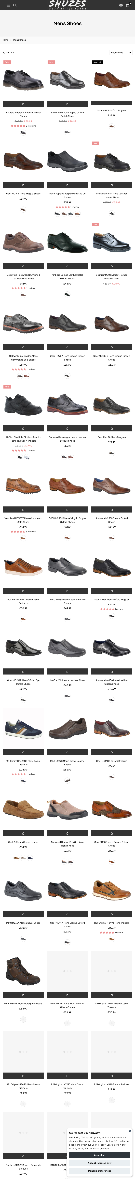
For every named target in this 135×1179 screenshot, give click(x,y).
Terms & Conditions (99, 1148)
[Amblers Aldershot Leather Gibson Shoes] (23, 80)
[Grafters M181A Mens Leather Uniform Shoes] (111, 161)
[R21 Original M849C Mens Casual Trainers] (23, 1051)
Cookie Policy (99, 1144)
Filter (10, 52)
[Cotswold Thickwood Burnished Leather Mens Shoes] (23, 242)
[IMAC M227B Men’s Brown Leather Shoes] (67, 728)
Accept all (99, 1155)
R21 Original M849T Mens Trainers (111, 923)
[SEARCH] (15, 5)
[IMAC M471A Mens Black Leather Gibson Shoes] (67, 971)
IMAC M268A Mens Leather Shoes (67, 680)
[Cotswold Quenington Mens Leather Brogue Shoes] (67, 404)
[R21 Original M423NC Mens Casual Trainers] (23, 728)
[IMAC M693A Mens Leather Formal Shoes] (67, 567)
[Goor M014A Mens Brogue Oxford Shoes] (67, 890)
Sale (7, 62)
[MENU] (8, 5)
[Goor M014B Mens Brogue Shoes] (23, 161)
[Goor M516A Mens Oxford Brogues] (111, 567)
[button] (127, 5)
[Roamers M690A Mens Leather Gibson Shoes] (111, 647)
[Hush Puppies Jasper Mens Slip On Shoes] (67, 161)
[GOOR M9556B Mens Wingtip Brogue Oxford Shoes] (67, 485)
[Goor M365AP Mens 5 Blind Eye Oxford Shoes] (23, 647)
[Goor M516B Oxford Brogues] (111, 80)
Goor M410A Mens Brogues (112, 437)
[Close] (130, 1130)
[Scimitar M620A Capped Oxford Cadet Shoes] (67, 80)
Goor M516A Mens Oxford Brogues (111, 599)
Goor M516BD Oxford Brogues (111, 761)
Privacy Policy (76, 1148)
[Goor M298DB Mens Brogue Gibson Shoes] (111, 323)
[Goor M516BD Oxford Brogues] (111, 728)
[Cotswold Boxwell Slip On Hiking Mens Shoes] (67, 809)
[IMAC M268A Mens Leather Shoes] (67, 647)
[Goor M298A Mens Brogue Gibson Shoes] (67, 323)
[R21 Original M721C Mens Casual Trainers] (67, 1051)
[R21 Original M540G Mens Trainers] (111, 1051)
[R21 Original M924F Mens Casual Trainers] (111, 971)
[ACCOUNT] (121, 5)
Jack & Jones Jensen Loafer (23, 842)
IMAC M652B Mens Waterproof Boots (23, 1003)
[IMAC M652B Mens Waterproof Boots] (23, 971)
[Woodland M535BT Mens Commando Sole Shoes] (23, 485)
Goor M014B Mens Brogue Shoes (23, 193)
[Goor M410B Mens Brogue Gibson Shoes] (111, 809)
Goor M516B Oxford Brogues (111, 110)
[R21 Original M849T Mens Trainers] (111, 890)
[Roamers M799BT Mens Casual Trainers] (23, 567)
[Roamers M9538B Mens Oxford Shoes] (111, 485)
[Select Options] (23, 104)
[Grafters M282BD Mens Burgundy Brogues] (23, 1132)
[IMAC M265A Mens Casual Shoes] (23, 890)
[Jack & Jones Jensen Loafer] (23, 809)
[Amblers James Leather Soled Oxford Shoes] (67, 242)
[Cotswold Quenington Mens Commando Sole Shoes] (23, 323)
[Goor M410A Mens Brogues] (111, 404)
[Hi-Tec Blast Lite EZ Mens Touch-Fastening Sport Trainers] (23, 404)
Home (5, 40)
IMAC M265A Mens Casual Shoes (23, 923)
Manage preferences (99, 1170)
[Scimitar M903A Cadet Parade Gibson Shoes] (111, 242)
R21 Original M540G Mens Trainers (111, 1084)
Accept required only (99, 1163)
